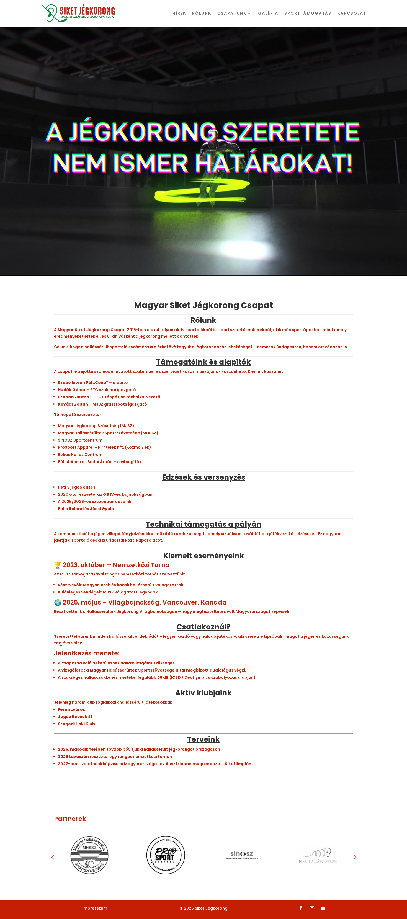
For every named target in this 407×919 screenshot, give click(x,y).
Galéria (268, 13)
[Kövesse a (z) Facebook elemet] (301, 908)
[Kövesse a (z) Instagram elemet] (312, 908)
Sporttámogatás (307, 13)
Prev (52, 855)
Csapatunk (231, 13)
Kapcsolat (352, 13)
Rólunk (201, 13)
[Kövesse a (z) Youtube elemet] (323, 908)
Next (354, 855)
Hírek (179, 13)
